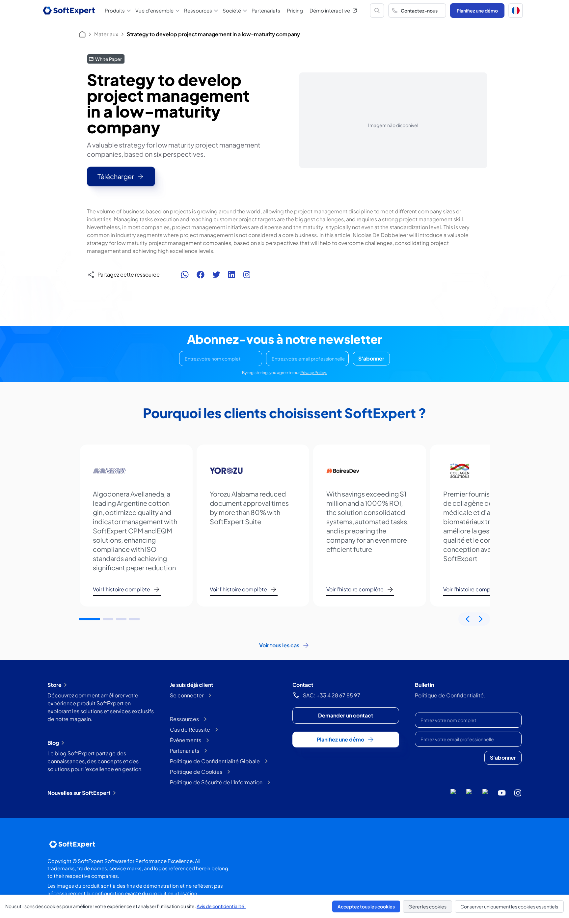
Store (54, 684)
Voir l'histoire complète (121, 589)
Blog (53, 742)
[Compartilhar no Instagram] (246, 274)
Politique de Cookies (196, 771)
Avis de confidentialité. (221, 906)
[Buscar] (377, 10)
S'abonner (371, 358)
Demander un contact (345, 715)
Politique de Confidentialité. (450, 695)
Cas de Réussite (190, 729)
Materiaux (106, 34)
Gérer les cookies (427, 906)
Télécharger (115, 176)
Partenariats (266, 10)
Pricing (295, 10)
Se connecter (186, 695)
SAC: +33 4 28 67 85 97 (331, 695)
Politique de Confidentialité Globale (215, 761)
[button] (515, 10)
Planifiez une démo (477, 11)
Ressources (184, 719)
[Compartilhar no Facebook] (200, 275)
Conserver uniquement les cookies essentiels (509, 906)
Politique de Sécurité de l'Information (216, 782)
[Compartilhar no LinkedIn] (231, 274)
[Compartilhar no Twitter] (216, 274)
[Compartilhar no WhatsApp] (185, 275)
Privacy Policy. (313, 372)
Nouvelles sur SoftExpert (79, 792)
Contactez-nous (419, 11)
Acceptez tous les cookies (366, 906)
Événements (185, 740)
